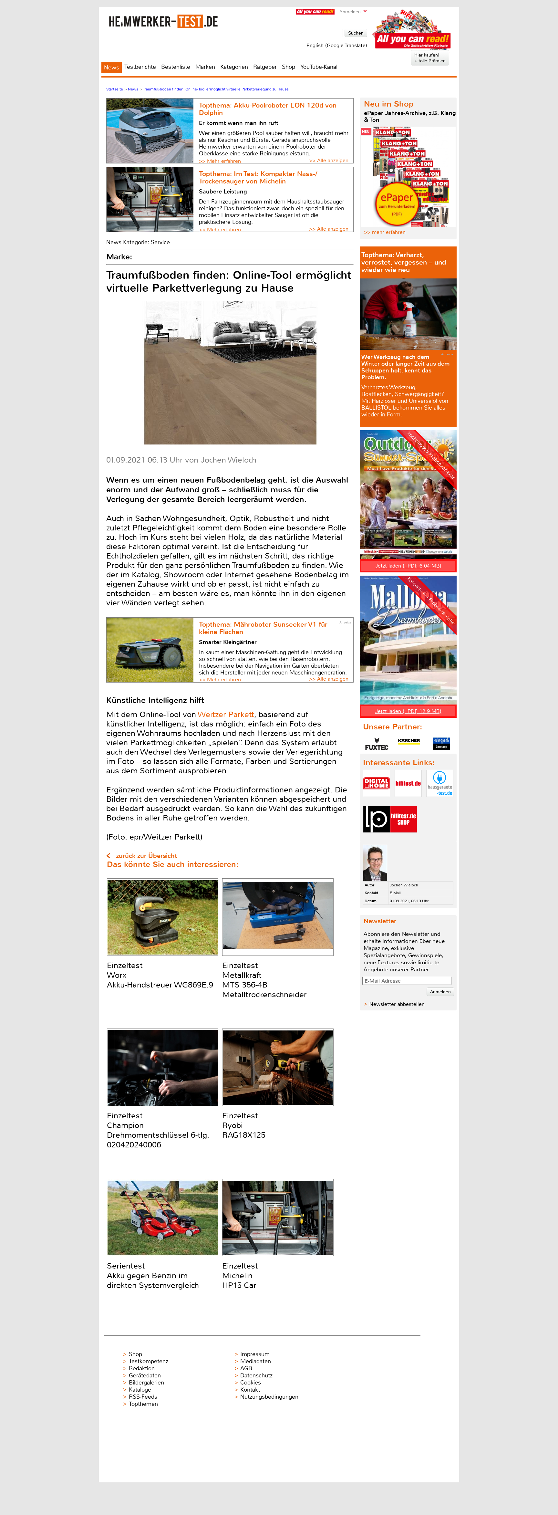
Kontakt (250, 1390)
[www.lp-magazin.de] (376, 838)
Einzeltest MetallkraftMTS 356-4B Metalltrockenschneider (264, 980)
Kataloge (140, 1390)
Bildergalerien (146, 1382)
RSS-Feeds (143, 1397)
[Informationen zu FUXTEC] (377, 743)
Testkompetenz (148, 1361)
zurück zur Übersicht (146, 856)
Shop (288, 67)
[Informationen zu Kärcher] (409, 743)
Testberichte (140, 67)
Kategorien (234, 67)
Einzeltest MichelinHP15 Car (240, 1275)
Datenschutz (256, 1375)
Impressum (255, 1354)
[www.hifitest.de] (408, 802)
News (111, 67)
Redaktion (142, 1368)
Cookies (250, 1382)
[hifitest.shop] (403, 838)
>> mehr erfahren (385, 232)
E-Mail (395, 892)
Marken (205, 67)
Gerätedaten (145, 1375)
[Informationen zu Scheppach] (441, 743)
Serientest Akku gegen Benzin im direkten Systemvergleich (153, 1275)
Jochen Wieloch (404, 885)
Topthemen (143, 1404)
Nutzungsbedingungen (269, 1397)
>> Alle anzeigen (328, 160)
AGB (246, 1368)
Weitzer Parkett (226, 714)
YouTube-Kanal (318, 67)
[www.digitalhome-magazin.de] (376, 802)
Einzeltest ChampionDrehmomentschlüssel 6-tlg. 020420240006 (158, 1130)
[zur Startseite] (163, 21)
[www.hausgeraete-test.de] (439, 802)
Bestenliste (175, 67)
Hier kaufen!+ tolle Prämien (430, 58)
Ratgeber (265, 67)
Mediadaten (255, 1361)
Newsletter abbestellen (397, 1004)
